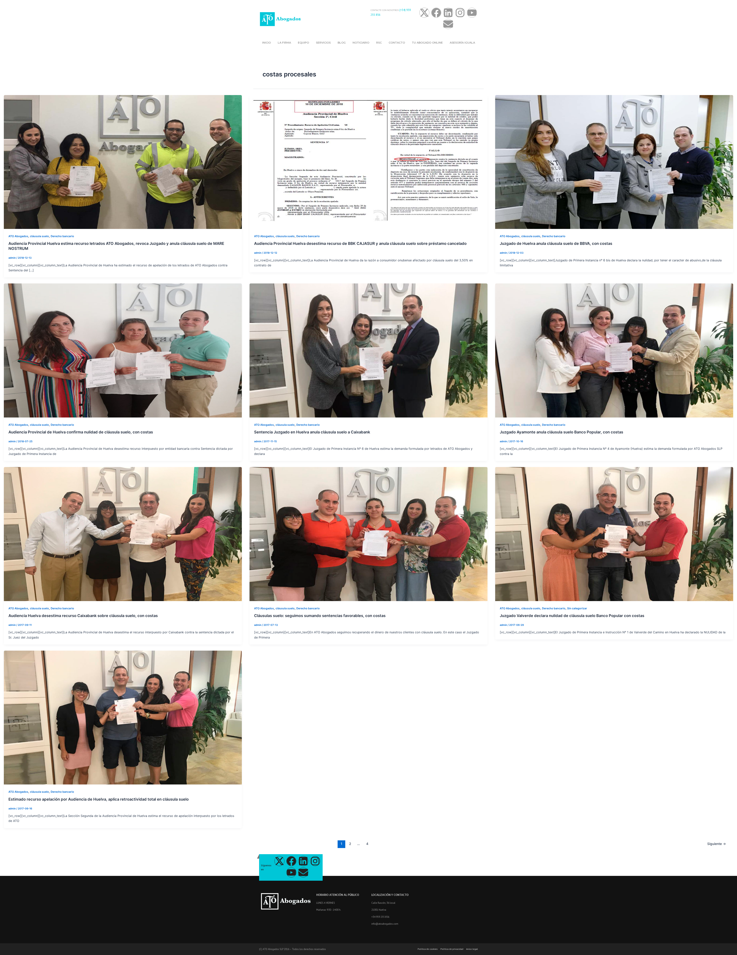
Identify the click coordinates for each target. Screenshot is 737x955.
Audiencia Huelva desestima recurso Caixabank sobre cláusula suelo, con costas (83, 615)
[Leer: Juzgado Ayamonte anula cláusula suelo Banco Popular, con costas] (614, 350)
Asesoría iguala (462, 42)
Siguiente (716, 844)
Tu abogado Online (427, 42)
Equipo (303, 42)
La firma (284, 42)
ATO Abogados (18, 236)
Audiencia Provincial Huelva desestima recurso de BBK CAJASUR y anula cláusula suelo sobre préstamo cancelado (360, 243)
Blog (342, 42)
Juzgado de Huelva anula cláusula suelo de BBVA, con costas (556, 243)
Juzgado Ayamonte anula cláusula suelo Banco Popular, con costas (561, 432)
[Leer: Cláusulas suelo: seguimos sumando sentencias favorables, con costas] (368, 534)
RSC (379, 42)
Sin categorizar (577, 608)
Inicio (266, 42)
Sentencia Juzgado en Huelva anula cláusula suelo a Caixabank (312, 432)
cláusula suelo (39, 236)
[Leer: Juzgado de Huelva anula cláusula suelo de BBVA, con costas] (614, 162)
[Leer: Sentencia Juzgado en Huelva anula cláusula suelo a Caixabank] (368, 350)
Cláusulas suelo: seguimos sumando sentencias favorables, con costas (320, 615)
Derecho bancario (62, 236)
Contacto (397, 42)
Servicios (323, 42)
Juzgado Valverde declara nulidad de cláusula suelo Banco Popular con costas (572, 615)
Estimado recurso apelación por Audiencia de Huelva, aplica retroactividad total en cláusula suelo (98, 799)
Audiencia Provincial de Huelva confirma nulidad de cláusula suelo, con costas (80, 432)
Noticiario (361, 42)
